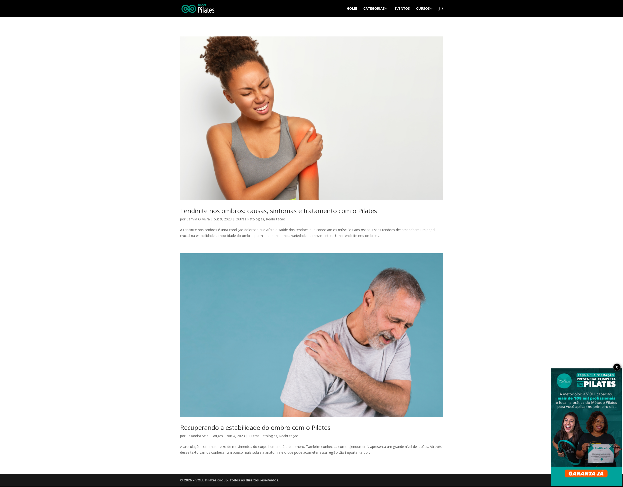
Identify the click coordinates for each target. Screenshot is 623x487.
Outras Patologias (250, 219)
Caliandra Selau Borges (204, 436)
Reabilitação (275, 219)
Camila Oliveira (198, 219)
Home (352, 9)
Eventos (402, 9)
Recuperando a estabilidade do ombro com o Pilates (255, 427)
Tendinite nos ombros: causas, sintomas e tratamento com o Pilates (278, 210)
